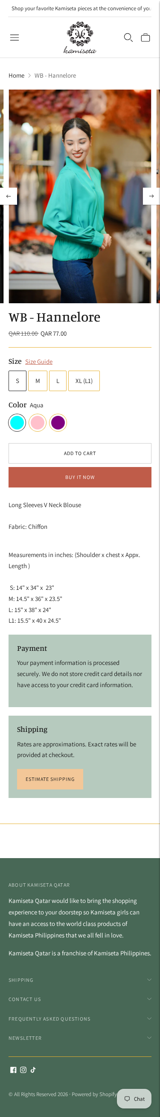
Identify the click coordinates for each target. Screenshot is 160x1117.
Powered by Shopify (94, 1094)
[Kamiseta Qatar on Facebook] (13, 1071)
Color (17, 404)
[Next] (151, 196)
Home (16, 75)
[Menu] (14, 37)
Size (15, 361)
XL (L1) (84, 381)
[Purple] (58, 422)
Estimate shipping (50, 779)
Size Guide (38, 361)
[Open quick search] (128, 37)
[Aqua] (17, 422)
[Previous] (8, 196)
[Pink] (37, 422)
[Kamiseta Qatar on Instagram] (23, 1071)
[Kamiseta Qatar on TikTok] (33, 1071)
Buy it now (80, 477)
